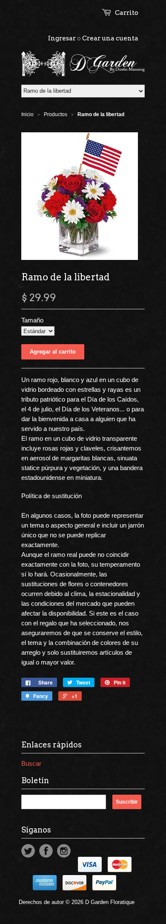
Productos (55, 114)
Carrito (126, 13)
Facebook (46, 851)
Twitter (28, 851)
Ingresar (62, 38)
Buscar (31, 763)
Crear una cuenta (110, 38)
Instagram (64, 851)
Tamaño (32, 320)
